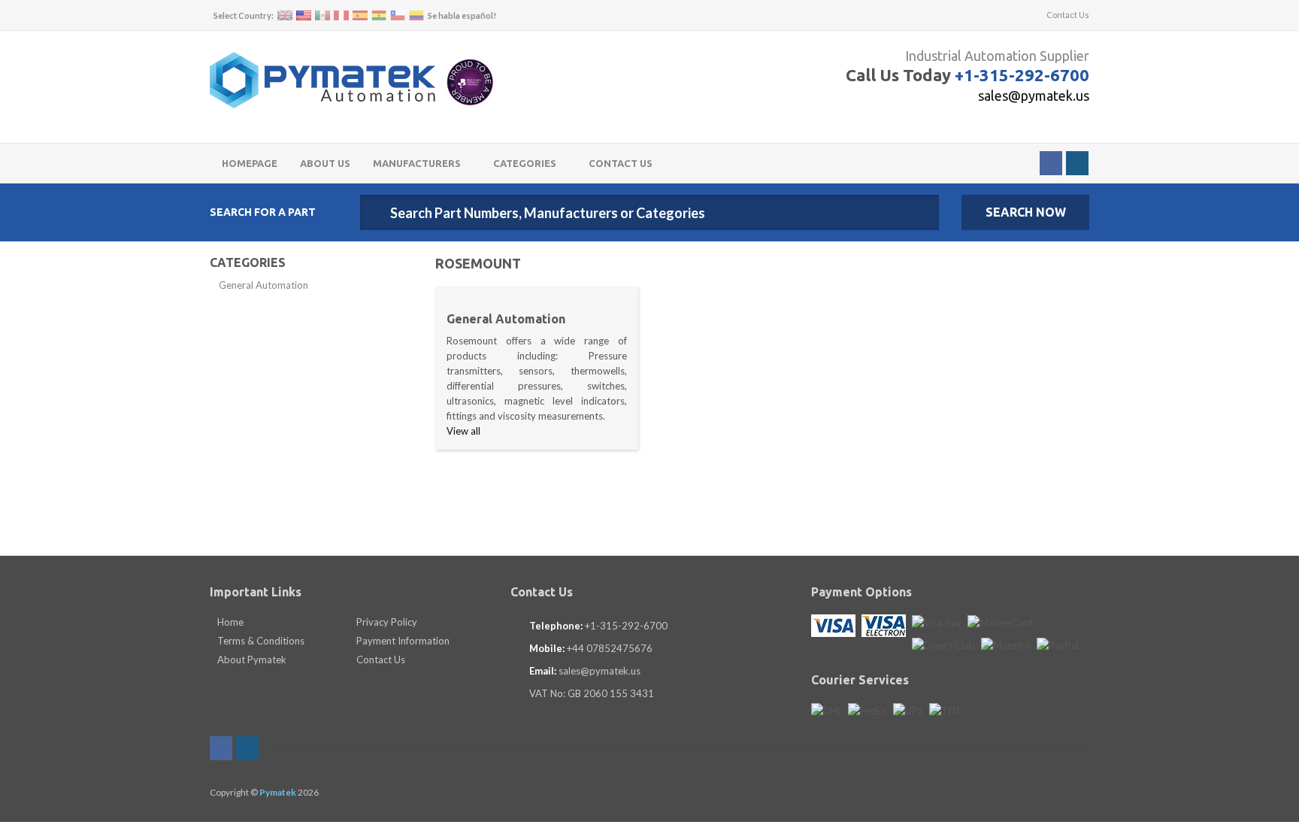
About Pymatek (250, 660)
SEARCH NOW (1026, 212)
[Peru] (341, 15)
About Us (325, 163)
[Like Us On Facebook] (1051, 163)
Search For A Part (263, 212)
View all (463, 431)
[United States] (303, 15)
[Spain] (360, 15)
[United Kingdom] (284, 15)
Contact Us (1067, 15)
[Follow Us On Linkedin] (1077, 163)
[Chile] (397, 15)
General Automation (263, 285)
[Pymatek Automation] (322, 80)
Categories (526, 163)
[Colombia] (416, 15)
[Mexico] (322, 15)
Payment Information (402, 641)
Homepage (249, 163)
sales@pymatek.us (1033, 95)
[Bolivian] (378, 15)
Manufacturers (418, 163)
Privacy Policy (385, 622)
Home (229, 622)
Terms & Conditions (259, 641)
